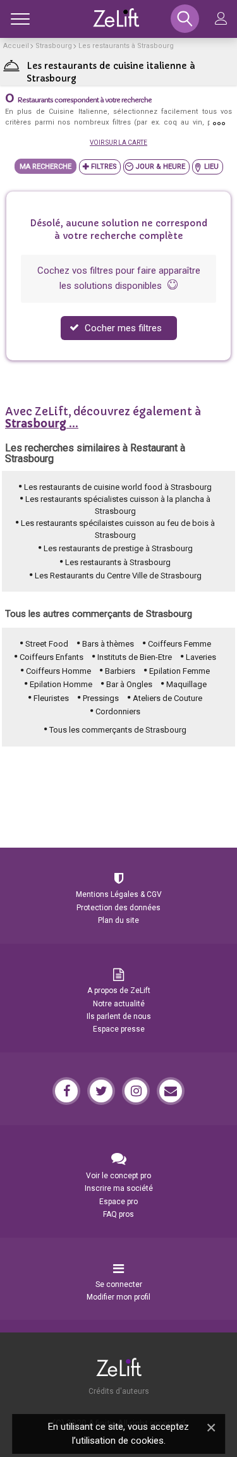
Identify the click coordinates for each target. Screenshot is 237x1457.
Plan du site (118, 920)
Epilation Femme (179, 671)
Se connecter (118, 1284)
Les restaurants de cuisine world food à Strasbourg (118, 487)
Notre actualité (119, 1003)
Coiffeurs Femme (179, 644)
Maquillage (186, 684)
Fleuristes (51, 698)
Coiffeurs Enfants (51, 657)
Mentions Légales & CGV (119, 894)
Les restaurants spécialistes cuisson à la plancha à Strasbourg (117, 505)
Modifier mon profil (118, 1297)
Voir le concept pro (118, 1175)
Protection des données (118, 907)
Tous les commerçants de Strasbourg (117, 730)
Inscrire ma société (119, 1188)
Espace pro (118, 1201)
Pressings (101, 698)
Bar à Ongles (129, 684)
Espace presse (119, 1029)
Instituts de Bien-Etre (134, 657)
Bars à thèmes (108, 644)
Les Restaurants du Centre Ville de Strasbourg (118, 575)
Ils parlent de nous (119, 1016)
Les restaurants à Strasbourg (126, 46)
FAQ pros (118, 1214)
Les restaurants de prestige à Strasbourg (118, 548)
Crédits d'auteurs (118, 1391)
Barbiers (120, 671)
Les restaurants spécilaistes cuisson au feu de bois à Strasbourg (118, 529)
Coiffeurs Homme (58, 671)
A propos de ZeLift (118, 990)
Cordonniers (117, 711)
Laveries (201, 657)
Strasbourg (53, 46)
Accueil (16, 46)
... (41, 423)
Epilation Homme (61, 684)
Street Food (46, 644)
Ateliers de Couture (167, 698)
